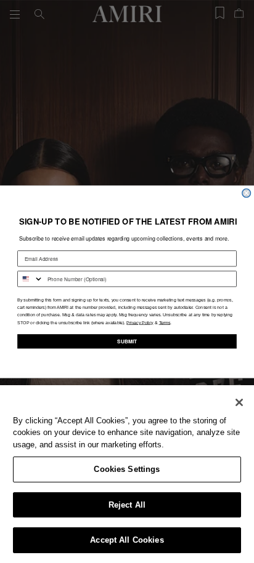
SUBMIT (127, 341)
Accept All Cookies (126, 540)
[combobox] (30, 278)
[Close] (239, 402)
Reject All (127, 504)
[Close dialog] (246, 192)
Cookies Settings (127, 469)
